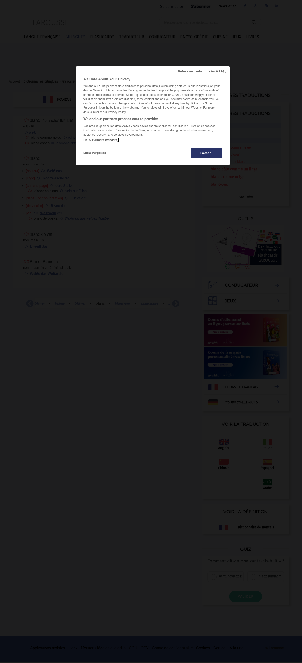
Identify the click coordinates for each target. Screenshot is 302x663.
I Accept (206, 153)
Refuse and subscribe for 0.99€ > (202, 71)
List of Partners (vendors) (100, 140)
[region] (153, 115)
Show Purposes (94, 153)
